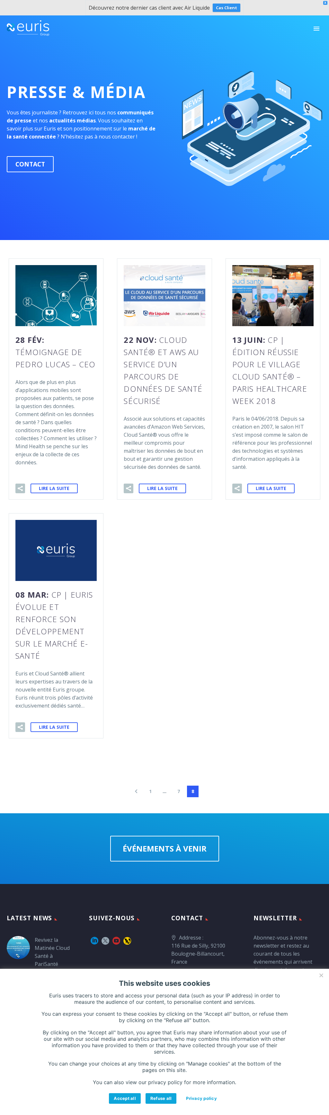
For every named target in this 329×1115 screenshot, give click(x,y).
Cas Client (226, 8)
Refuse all (161, 1098)
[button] (20, 488)
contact (30, 164)
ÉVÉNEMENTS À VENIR (165, 848)
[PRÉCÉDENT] (136, 791)
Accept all (125, 1098)
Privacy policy (201, 1098)
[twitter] (105, 941)
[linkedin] (94, 941)
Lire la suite (54, 488)
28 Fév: (55, 352)
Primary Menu (316, 28)
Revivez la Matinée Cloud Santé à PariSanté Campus (52, 956)
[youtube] (116, 941)
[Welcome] (127, 941)
